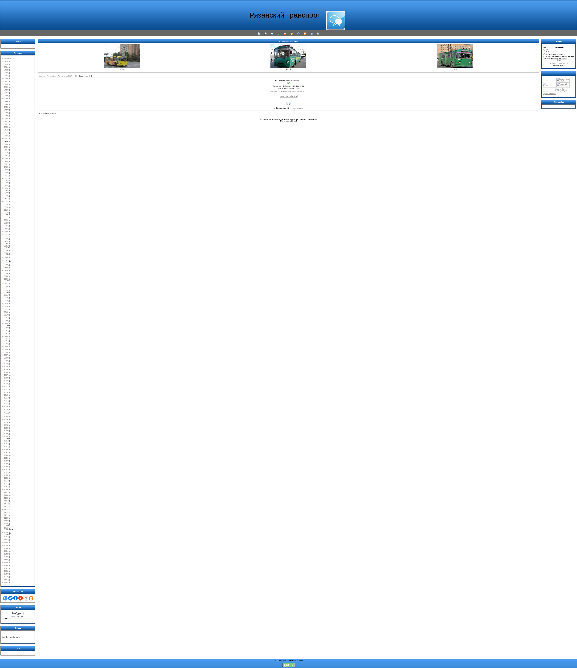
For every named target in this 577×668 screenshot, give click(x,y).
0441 (6, 93)
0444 (6, 101)
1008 (6, 378)
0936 (6, 352)
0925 (6, 331)
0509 (6, 196)
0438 (6, 84)
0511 (6, 198)
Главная (42, 76)
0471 (6, 175)
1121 (6, 515)
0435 (6, 76)
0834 (6, 250)
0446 (6, 107)
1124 (6, 521)
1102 (6, 492)
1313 (6, 528)
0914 (6, 301)
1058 (6, 489)
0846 (6, 257)
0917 (6, 309)
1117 (6, 509)
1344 (6, 560)
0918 (6, 312)
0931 (6, 341)
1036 (6, 444)
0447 (6, 110)
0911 (6, 295)
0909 (6, 286)
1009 (6, 381)
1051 (6, 469)
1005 (6, 372)
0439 (6, 87)
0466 (6, 161)
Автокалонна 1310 (65, 76)
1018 (6, 406)
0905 (6, 276)
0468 (6, 167)
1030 (6, 431)
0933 (6, 344)
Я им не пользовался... (555, 54)
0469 (6, 170)
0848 (6, 265)
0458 (6, 141)
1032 (6, 434)
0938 (6, 358)
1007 (6, 375)
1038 (6, 449)
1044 (6, 455)
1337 (6, 540)
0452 (6, 124)
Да (547, 49)
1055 (6, 481)
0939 (6, 361)
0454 (6, 130)
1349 (6, 574)
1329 (6, 532)
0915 (6, 303)
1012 (6, 389)
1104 (6, 498)
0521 (6, 217)
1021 (6, 412)
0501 (6, 178)
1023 (6, 419)
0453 (6, 127)
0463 (6, 155)
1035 (6, 441)
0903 (6, 270)
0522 (6, 220)
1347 (6, 568)
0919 (6, 315)
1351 (6, 580)
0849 (6, 267)
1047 (6, 461)
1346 (6, 565)
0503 (6, 186)
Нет (547, 52)
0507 (6, 193)
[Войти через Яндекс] (20, 598)
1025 (6, 425)
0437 (6, 81)
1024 (6, 422)
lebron (297, 88)
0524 (6, 223)
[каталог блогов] (549, 94)
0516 (6, 213)
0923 (6, 323)
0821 (6, 246)
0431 (6, 67)
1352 (6, 582)
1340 (6, 548)
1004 (6, 369)
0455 (6, 133)
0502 (6, 183)
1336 (6, 537)
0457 (6, 138)
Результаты (553, 63)
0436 (6, 78)
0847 (6, 260)
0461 (6, 150)
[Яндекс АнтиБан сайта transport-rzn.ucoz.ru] (561, 92)
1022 (6, 416)
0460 (6, 147)
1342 (6, 554)
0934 (6, 346)
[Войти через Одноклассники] (31, 598)
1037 (6, 446)
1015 (6, 398)
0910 (6, 290)
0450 (6, 118)
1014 (6, 395)
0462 (6, 153)
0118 (6, 61)
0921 (6, 318)
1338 (6, 542)
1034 (6, 436)
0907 (6, 283)
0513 (6, 204)
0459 (6, 144)
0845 (6, 253)
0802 (6, 239)
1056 (6, 484)
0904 (6, 273)
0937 (6, 355)
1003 (6, 366)
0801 (6, 234)
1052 (6, 472)
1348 (6, 571)
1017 (6, 403)
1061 (455, 69)
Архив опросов (563, 63)
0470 (6, 173)
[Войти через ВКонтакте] (10, 598)
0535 (6, 226)
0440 (6, 90)
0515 (6, 210)
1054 (6, 478)
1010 (6, 384)
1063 (122, 69)
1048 (6, 464)
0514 (6, 207)
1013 (6, 392)
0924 (6, 328)
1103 (6, 495)
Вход (294, 121)
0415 (6, 64)
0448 (6, 113)
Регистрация (286, 121)
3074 (288, 69)
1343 (6, 557)
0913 (6, 298)
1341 (6, 551)
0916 (6, 306)
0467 (6, 164)
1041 (6, 452)
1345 (6, 562)
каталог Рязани (548, 92)
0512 (6, 201)
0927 (6, 333)
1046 (6, 458)
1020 (6, 409)
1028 (6, 428)
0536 (6, 229)
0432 (6, 70)
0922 (6, 321)
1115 (6, 506)
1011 (6, 386)
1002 (6, 364)
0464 (6, 158)
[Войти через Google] (25, 598)
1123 (6, 518)
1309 (6, 524)
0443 (6, 98)
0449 (6, 115)
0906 (6, 279)
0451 (6, 121)
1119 (6, 512)
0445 (6, 104)
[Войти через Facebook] (15, 598)
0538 (6, 231)
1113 (6, 504)
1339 (6, 545)
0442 (6, 96)
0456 (6, 135)
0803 (6, 241)
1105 (6, 501)
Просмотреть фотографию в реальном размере (288, 91)
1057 (6, 486)
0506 (6, 188)
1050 (6, 466)
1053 (6, 475)
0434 (6, 73)
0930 (6, 336)
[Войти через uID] (5, 598)
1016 (6, 401)
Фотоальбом (51, 76)
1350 (6, 577)
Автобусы (8, 58)
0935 (6, 349)
